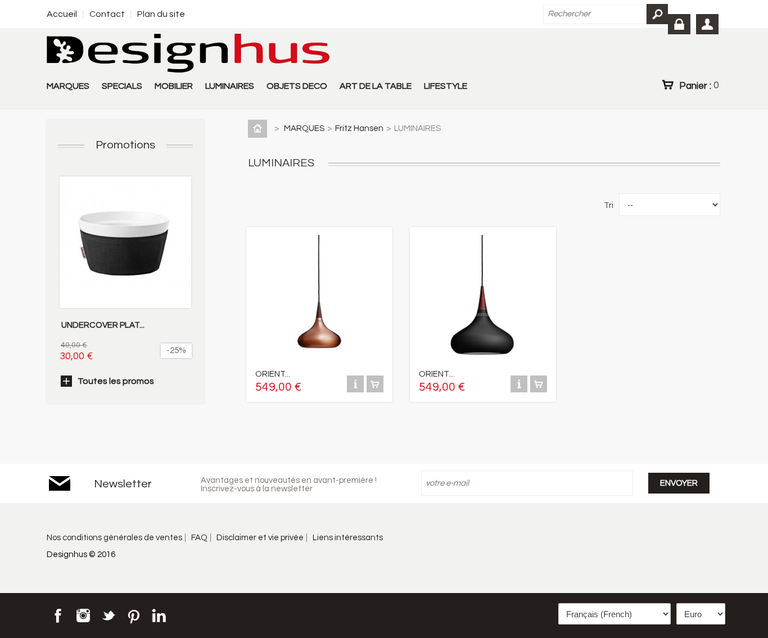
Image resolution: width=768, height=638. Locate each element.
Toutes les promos (116, 381)
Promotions (125, 145)
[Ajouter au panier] (375, 390)
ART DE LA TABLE (376, 86)
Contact (107, 14)
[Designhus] (188, 54)
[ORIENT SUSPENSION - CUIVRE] (318, 362)
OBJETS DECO (296, 86)
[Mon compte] (707, 24)
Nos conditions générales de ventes (114, 537)
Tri (608, 205)
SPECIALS (122, 86)
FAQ (199, 537)
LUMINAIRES (229, 86)
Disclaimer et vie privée (260, 537)
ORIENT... (272, 374)
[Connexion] (679, 24)
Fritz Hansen (359, 128)
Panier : (699, 85)
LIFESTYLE (445, 86)
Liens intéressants (348, 537)
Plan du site (161, 14)
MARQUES (68, 86)
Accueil (62, 14)
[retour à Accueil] (260, 128)
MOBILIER (174, 86)
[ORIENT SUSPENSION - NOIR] (482, 362)
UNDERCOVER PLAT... (102, 325)
